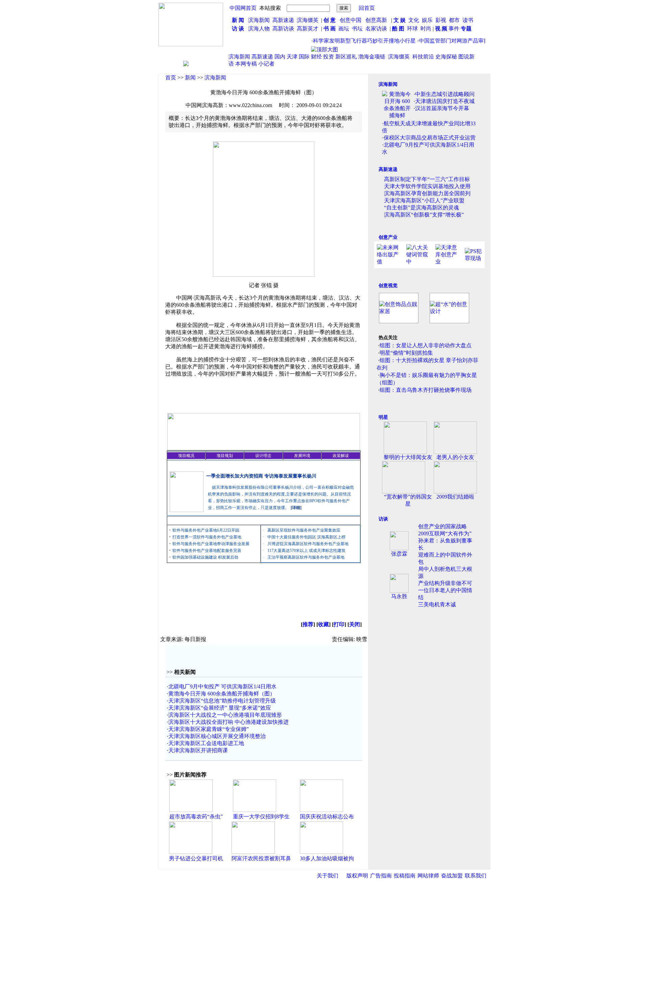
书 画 (329, 28)
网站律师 (428, 876)
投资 (328, 56)
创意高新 (376, 20)
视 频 (441, 28)
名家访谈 (376, 28)
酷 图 (398, 28)
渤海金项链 (371, 56)
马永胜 (399, 596)
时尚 (425, 28)
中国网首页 (243, 8)
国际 (304, 56)
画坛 (343, 28)
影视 (441, 20)
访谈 (383, 518)
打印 (339, 624)
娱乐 (427, 20)
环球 (412, 28)
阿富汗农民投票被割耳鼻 (261, 858)
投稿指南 (404, 876)
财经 (316, 56)
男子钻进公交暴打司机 (196, 858)
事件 (453, 28)
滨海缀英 (307, 20)
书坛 (357, 28)
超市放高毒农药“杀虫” (196, 816)
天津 (292, 56)
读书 (467, 20)
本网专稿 (246, 64)
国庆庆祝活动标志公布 (327, 816)
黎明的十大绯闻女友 (408, 457)
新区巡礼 (346, 56)
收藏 (323, 624)
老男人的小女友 (455, 457)
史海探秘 (446, 56)
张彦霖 (399, 554)
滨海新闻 (259, 20)
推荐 (308, 624)
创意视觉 (388, 285)
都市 (454, 20)
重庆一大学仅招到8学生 (261, 816)
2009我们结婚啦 (455, 497)
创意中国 (350, 20)
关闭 (354, 624)
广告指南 (381, 876)
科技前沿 (423, 56)
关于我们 (327, 876)
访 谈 (238, 28)
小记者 (266, 64)
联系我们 (475, 876)
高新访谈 (283, 28)
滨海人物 (259, 28)
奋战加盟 (452, 876)
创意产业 (388, 237)
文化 (413, 20)
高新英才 (309, 28)
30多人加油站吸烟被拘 (327, 858)
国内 (279, 56)
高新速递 (283, 20)
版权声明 (357, 876)
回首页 (367, 8)
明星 (383, 417)
